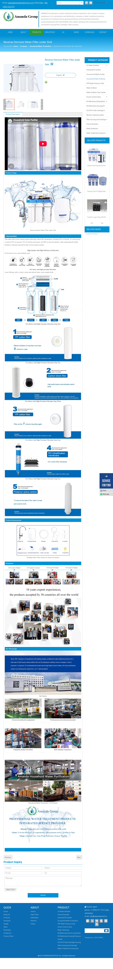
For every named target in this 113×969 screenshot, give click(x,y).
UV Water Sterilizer (92, 65)
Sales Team (35, 914)
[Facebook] (86, 3)
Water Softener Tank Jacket (95, 92)
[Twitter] (92, 921)
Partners (34, 921)
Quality (6, 924)
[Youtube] (90, 3)
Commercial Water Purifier (95, 74)
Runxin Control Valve (93, 97)
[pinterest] (87, 921)
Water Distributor (92, 128)
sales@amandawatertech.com (21, 3)
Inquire (59, 75)
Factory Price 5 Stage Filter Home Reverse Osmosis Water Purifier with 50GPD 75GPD (97, 191)
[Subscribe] (106, 930)
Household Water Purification (96, 79)
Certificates (34, 918)
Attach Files (10, 890)
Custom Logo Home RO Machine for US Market (97, 217)
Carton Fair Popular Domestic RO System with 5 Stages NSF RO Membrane (97, 165)
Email (104, 490)
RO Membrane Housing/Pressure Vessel (97, 106)
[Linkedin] (106, 921)
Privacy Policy (8, 936)
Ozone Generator (92, 124)
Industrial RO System (93, 70)
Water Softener (91, 88)
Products (7, 918)
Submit (43, 895)
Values (33, 924)
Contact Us (7, 933)
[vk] (97, 921)
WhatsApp (106, 494)
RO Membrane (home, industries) (69, 933)
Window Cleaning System (95, 115)
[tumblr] (101, 921)
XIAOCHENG (98, 937)
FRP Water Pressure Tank (95, 83)
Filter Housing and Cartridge (96, 119)
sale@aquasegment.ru (98, 916)
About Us (7, 914)
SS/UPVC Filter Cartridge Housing (97, 110)
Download (7, 930)
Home (6, 911)
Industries (7, 921)
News (6, 927)
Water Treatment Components (96, 133)
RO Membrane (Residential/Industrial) (97, 101)
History (33, 911)
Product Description (13, 114)
